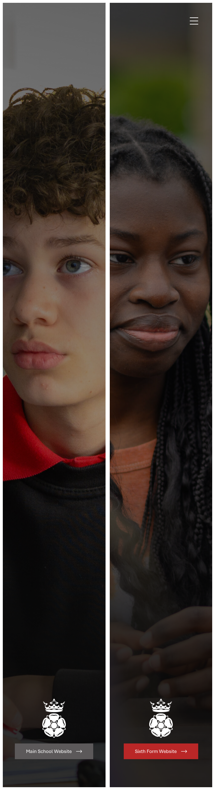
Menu (194, 21)
